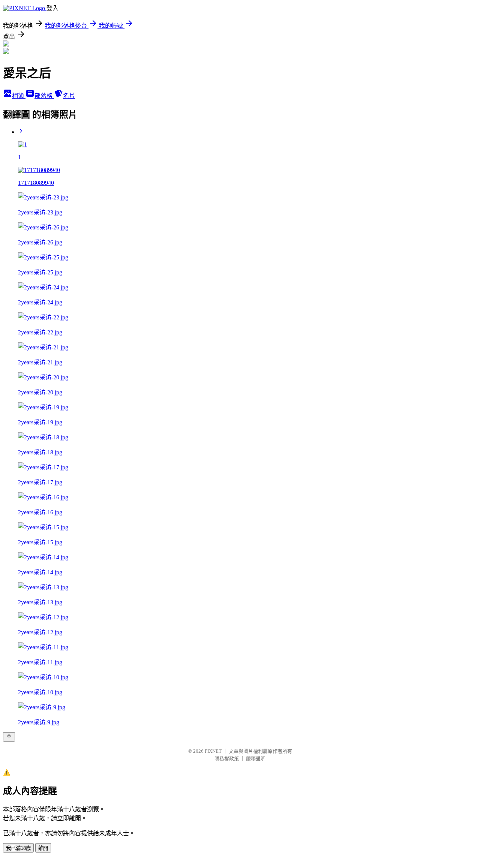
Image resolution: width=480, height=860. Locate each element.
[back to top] (9, 737)
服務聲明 (256, 758)
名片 (69, 96)
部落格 (44, 96)
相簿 (19, 96)
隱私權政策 (226, 758)
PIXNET (213, 751)
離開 (43, 848)
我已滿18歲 (18, 848)
